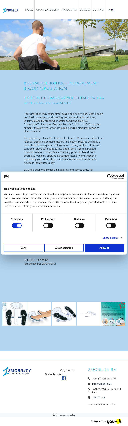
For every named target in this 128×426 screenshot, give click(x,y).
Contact (98, 9)
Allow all (105, 247)
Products (68, 9)
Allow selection (64, 247)
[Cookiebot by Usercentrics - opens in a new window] (109, 176)
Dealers (85, 9)
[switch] (48, 225)
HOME (29, 9)
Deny (23, 247)
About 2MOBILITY (47, 9)
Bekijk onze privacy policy (64, 415)
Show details (110, 237)
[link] (69, 9)
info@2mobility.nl (102, 383)
